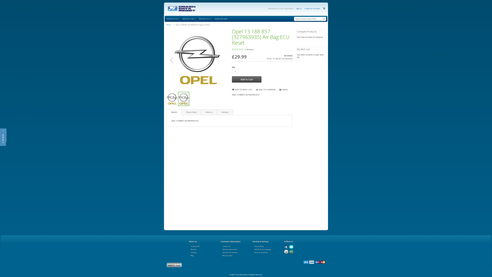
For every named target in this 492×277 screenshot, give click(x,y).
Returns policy (227, 255)
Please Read (191, 112)
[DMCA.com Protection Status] (174, 267)
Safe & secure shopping (262, 249)
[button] (172, 60)
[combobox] (310, 19)
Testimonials (195, 246)
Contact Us (226, 246)
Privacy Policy (259, 246)
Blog (192, 255)
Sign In (299, 8)
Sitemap (194, 252)
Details (174, 112)
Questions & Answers (230, 252)
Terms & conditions (261, 252)
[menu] (246, 19)
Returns (209, 112)
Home (169, 25)
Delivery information (229, 249)
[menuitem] (172, 19)
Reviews (225, 112)
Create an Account (312, 8)
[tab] (174, 112)
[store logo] (182, 9)
